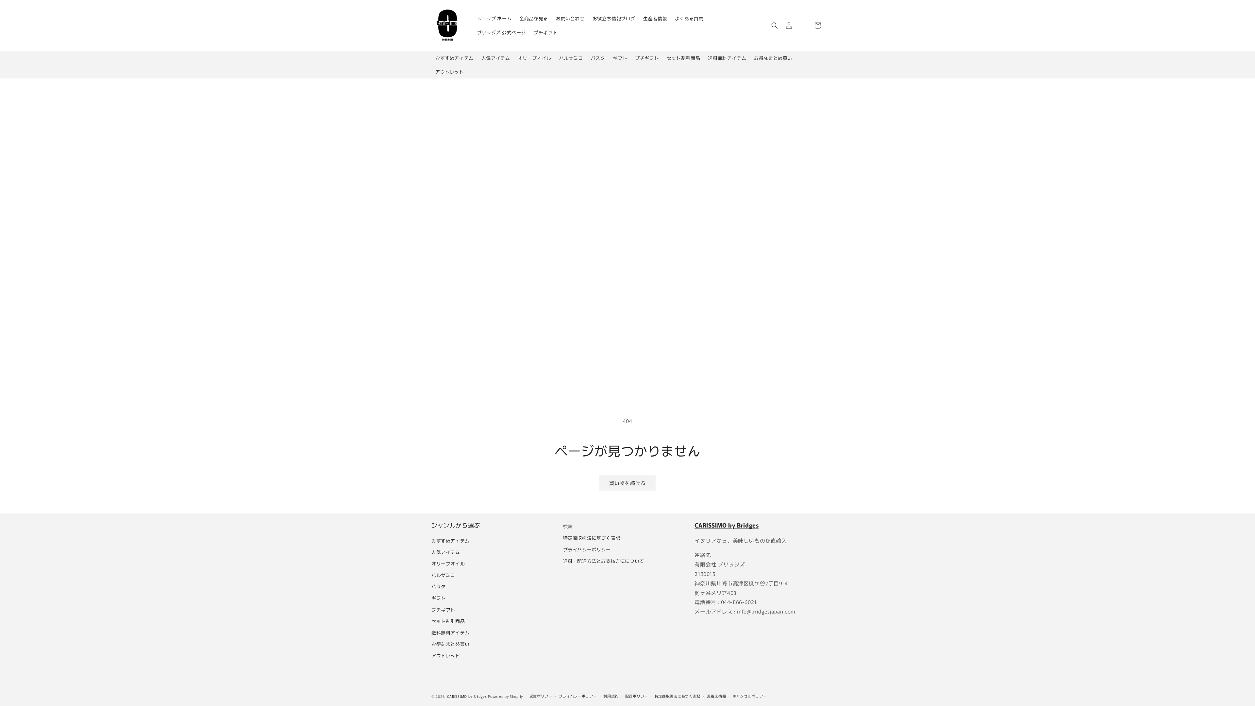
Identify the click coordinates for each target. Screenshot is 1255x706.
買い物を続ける (627, 482)
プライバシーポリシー (587, 549)
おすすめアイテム (454, 58)
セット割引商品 (683, 58)
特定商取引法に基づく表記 (591, 537)
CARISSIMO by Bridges (467, 696)
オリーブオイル (534, 58)
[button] (774, 25)
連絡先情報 (716, 695)
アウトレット (449, 71)
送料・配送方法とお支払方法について (603, 561)
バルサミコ (571, 58)
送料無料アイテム (727, 58)
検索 (568, 526)
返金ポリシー (540, 695)
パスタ (598, 58)
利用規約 (611, 695)
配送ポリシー (636, 695)
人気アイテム (495, 58)
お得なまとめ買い (773, 58)
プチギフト (647, 58)
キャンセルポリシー (749, 695)
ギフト (620, 58)
